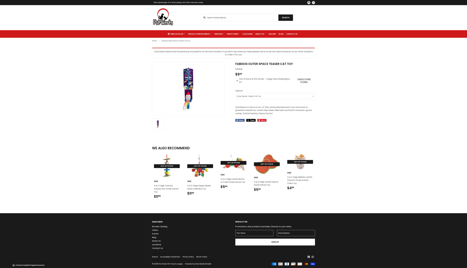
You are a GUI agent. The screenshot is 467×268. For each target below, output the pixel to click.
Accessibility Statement (170, 257)
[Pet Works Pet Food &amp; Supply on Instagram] (313, 257)
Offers (155, 230)
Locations (248, 34)
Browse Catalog (159, 226)
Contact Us (292, 34)
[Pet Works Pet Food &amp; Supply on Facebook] (309, 257)
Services (218, 34)
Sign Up (275, 242)
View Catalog (177, 34)
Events (155, 233)
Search (287, 17)
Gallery (272, 34)
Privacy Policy (188, 257)
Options (239, 90)
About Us (259, 34)
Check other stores (304, 80)
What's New (232, 34)
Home (154, 41)
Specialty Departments (199, 34)
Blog (281, 34)
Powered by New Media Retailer (198, 264)
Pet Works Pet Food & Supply (171, 264)
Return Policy (201, 257)
